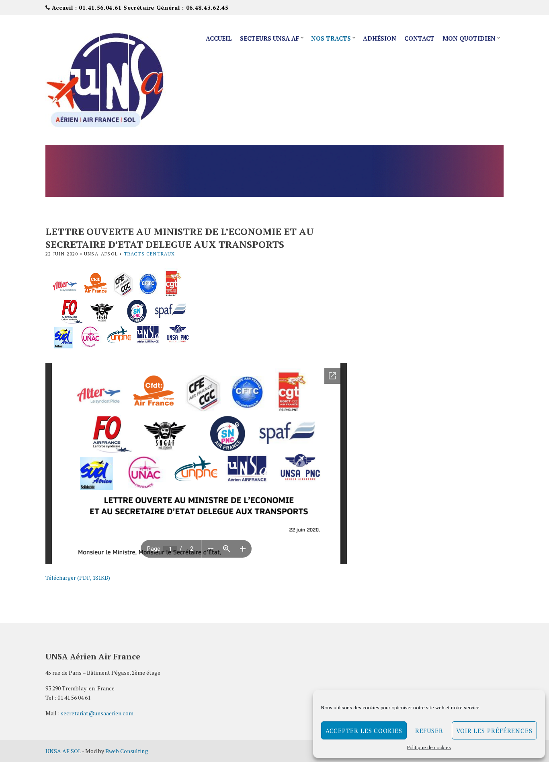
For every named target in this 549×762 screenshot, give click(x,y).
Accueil (219, 38)
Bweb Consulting (126, 751)
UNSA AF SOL (63, 751)
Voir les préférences (494, 731)
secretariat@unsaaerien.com (97, 713)
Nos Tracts (331, 38)
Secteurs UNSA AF (269, 38)
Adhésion (379, 38)
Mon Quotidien (469, 38)
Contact (419, 38)
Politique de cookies (429, 747)
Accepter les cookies (364, 731)
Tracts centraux (149, 254)
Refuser (429, 731)
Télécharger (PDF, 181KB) (77, 577)
